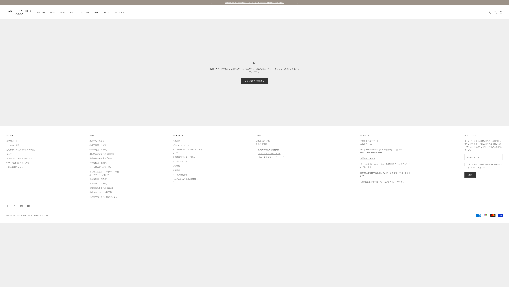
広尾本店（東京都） (97, 141)
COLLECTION (84, 12)
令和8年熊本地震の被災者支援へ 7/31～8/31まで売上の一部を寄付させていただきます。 (254, 3)
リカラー (10, 154)
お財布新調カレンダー (15, 167)
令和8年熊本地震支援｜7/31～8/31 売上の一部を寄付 (382, 182)
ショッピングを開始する (254, 81)
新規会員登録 (261, 144)
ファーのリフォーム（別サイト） (20, 158)
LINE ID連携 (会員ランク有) (18, 163)
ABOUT (106, 12)
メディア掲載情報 (180, 175)
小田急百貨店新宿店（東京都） (102, 154)
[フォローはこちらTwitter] (14, 206)
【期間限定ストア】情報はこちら (103, 197)
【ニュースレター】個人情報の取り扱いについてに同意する (485, 166)
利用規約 (176, 141)
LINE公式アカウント (264, 141)
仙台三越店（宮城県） (98, 150)
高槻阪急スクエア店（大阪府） (102, 188)
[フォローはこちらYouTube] (28, 206)
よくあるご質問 (12, 145)
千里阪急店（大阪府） (98, 179)
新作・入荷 (41, 12)
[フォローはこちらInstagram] (21, 206)
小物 (71, 12)
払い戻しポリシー (180, 161)
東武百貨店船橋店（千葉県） (101, 158)
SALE (96, 12)
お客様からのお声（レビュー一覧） (21, 150)
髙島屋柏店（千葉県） (98, 163)
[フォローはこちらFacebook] (7, 206)
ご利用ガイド (11, 141)
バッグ (52, 12)
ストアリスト (119, 12)
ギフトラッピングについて (269, 153)
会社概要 (176, 166)
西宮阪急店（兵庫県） (98, 183)
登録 (470, 175)
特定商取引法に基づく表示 (184, 157)
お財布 (62, 12)
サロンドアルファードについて (271, 157)
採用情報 (176, 170)
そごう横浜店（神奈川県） (100, 167)
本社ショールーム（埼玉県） (101, 192)
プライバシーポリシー (182, 145)
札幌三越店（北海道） (98, 145)
